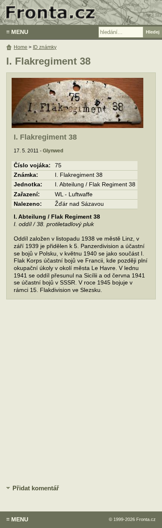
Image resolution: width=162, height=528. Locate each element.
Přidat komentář (35, 488)
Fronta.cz (146, 519)
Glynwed (53, 151)
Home (20, 47)
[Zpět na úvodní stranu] (81, 12)
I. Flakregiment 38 (45, 137)
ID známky (44, 47)
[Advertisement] (81, 392)
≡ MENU (17, 32)
